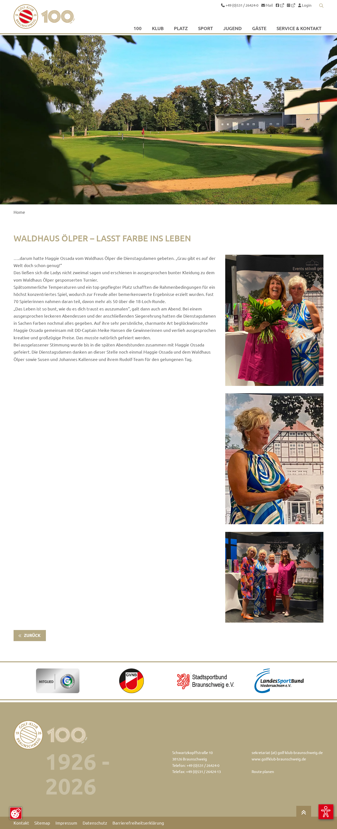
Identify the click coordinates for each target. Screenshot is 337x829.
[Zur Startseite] (56, 16)
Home (19, 212)
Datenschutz (95, 823)
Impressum (66, 823)
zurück (32, 635)
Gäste (259, 28)
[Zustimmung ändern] (16, 813)
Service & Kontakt (299, 28)
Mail (269, 5)
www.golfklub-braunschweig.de (279, 759)
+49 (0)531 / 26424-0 (241, 5)
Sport (205, 28)
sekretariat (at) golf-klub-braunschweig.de (287, 752)
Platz (181, 28)
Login (306, 5)
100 (137, 28)
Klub (158, 28)
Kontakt (21, 823)
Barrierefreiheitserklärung (138, 823)
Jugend (232, 28)
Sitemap (42, 823)
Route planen (263, 771)
